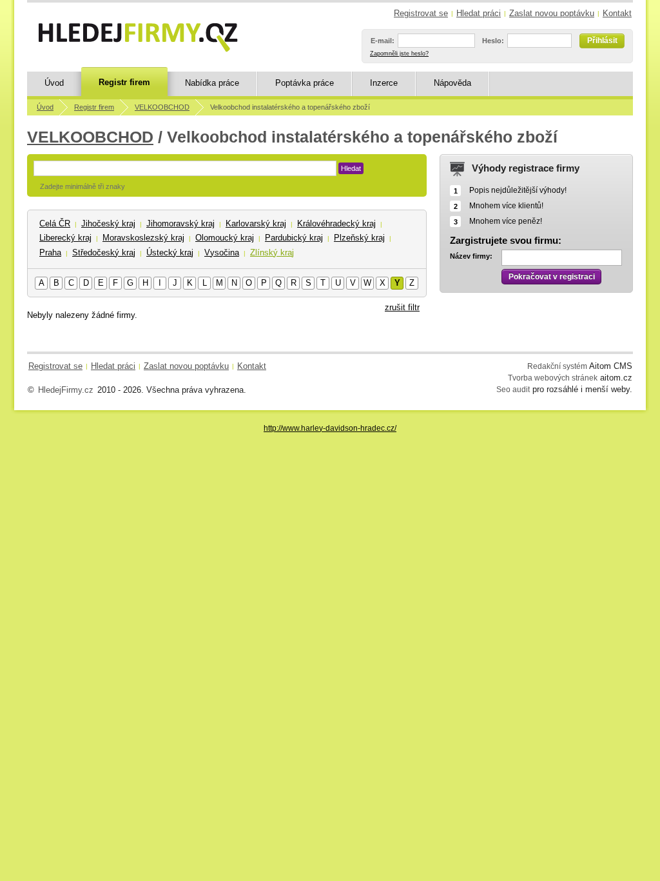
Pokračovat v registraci (552, 276)
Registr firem (124, 82)
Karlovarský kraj (256, 223)
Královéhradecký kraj (336, 223)
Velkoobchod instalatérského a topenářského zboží (290, 107)
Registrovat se (421, 13)
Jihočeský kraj (108, 223)
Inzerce (384, 83)
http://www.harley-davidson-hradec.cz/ (330, 428)
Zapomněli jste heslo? (399, 53)
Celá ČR (54, 223)
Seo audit (513, 389)
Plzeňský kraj (359, 238)
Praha (50, 252)
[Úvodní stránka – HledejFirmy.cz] (138, 37)
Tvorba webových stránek (552, 377)
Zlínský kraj (272, 252)
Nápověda (452, 83)
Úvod (54, 83)
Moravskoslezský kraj (143, 238)
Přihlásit (602, 40)
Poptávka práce (304, 83)
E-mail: (382, 41)
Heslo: (493, 41)
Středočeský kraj (103, 252)
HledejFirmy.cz (65, 390)
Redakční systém (557, 366)
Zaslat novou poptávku (551, 13)
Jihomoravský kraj (180, 223)
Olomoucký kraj (224, 238)
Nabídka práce (212, 83)
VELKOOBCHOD (162, 107)
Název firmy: (471, 256)
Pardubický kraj (294, 238)
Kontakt (617, 13)
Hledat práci (478, 13)
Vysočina (221, 252)
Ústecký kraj (169, 252)
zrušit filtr (402, 307)
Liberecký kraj (65, 238)
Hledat (351, 168)
